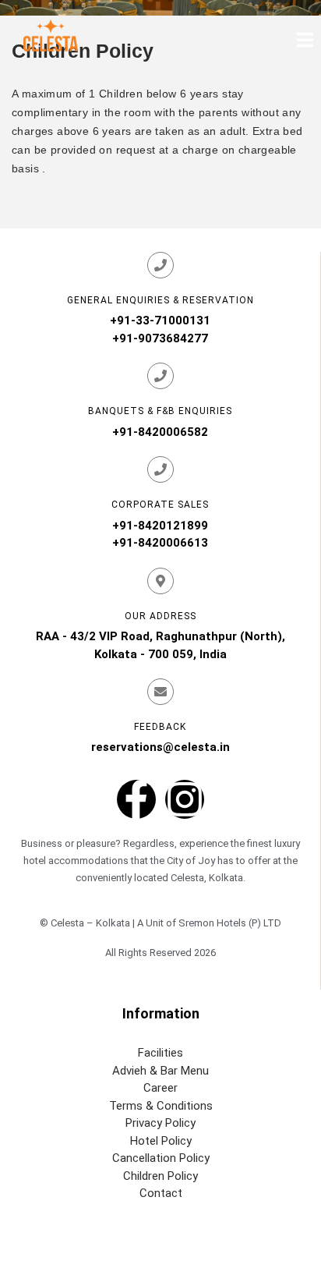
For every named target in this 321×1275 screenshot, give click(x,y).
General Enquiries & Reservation (160, 300)
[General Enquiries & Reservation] (160, 265)
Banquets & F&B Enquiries (160, 411)
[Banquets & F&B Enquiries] (160, 376)
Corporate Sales (160, 504)
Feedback (160, 726)
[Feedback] (160, 691)
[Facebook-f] (136, 799)
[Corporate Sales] (160, 469)
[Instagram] (184, 799)
